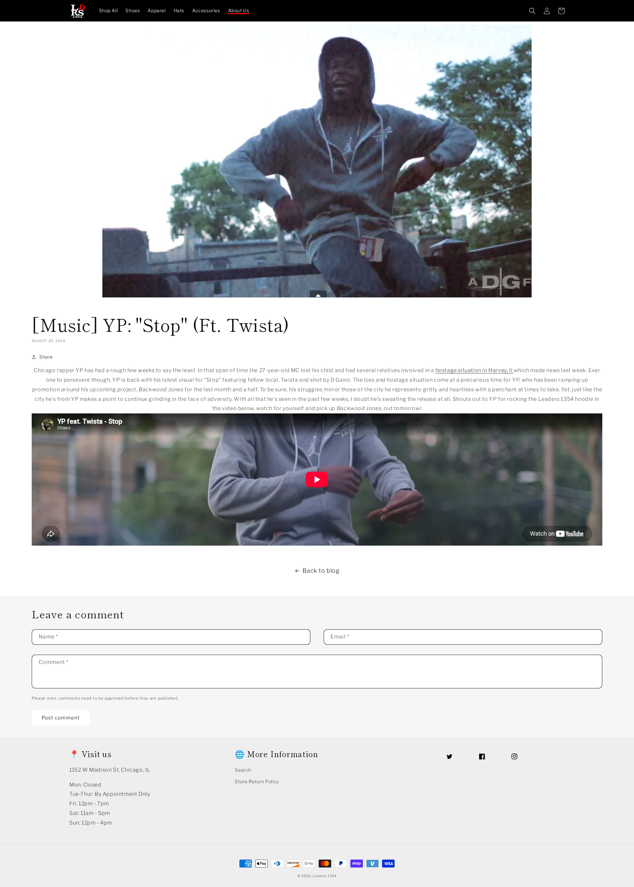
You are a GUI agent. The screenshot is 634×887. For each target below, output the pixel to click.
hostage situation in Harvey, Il (475, 370)
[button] (532, 11)
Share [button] (46, 357)
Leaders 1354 (324, 876)
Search (243, 770)
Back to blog (320, 570)
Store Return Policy (257, 781)
